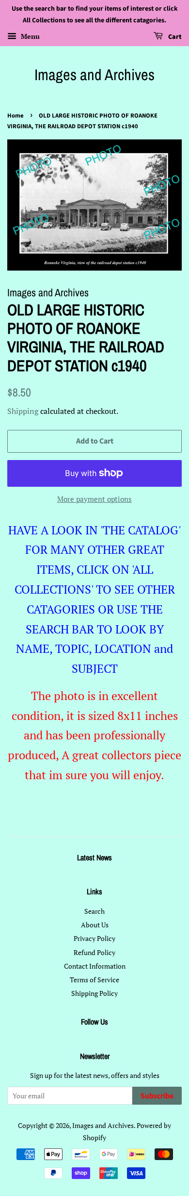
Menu (29, 36)
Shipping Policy (94, 993)
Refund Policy (94, 952)
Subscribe (157, 1096)
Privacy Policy (94, 938)
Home (15, 115)
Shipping (22, 411)
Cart (174, 37)
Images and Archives (94, 75)
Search (94, 911)
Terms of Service (94, 979)
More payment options (94, 499)
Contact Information (95, 966)
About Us (95, 924)
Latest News (94, 857)
